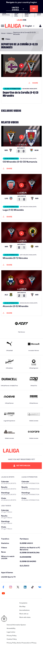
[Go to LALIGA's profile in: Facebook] (3, 587)
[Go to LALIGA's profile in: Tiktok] (32, 587)
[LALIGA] (13, 26)
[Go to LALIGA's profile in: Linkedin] (25, 587)
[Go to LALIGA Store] (21, 20)
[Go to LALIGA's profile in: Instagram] (10, 587)
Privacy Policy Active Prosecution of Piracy (21, 643)
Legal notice (11, 632)
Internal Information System (16, 625)
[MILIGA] (39, 26)
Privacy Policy (11, 635)
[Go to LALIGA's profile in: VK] (40, 587)
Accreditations (24, 610)
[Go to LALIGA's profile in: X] (18, 587)
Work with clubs (24, 617)
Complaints (23, 603)
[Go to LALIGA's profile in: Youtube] (3, 593)
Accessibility (11, 628)
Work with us (23, 613)
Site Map (22, 606)
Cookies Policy (12, 639)
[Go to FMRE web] (9, 618)
